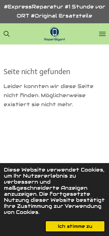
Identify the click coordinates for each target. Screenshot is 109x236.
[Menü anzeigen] (102, 33)
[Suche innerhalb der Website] (6, 33)
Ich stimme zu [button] (75, 226)
